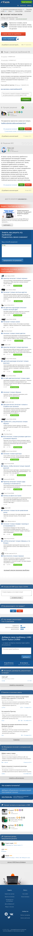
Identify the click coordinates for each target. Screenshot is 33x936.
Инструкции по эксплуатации (9, 900)
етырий (11, 810)
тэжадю (5, 56)
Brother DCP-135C (9, 402)
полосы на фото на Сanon (12, 495)
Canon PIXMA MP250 (11, 319)
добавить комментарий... (11, 44)
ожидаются (22, 199)
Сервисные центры (9, 894)
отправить (26, 99)
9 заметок (16, 740)
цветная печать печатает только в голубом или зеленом (15, 405)
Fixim (6, 2)
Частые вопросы (25, 896)
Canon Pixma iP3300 (9, 463)
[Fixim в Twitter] (8, 917)
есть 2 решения (8, 39)
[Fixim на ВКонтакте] (11, 914)
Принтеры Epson (8, 331)
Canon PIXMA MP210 (9, 305)
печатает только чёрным (12, 392)
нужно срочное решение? (21, 18)
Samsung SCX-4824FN (9, 479)
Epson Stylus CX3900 (10, 276)
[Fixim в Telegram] (6, 914)
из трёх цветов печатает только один (16, 378)
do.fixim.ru (7, 797)
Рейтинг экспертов (25, 915)
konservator (11, 18)
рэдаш (10, 67)
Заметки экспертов (9, 896)
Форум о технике (9, 906)
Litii (27, 79)
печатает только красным (12, 453)
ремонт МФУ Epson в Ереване (16, 862)
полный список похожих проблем (16, 570)
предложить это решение (12, 260)
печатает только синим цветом (14, 333)
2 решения (18, 286)
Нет (29, 129)
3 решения (18, 315)
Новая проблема (26, 2)
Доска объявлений (9, 904)
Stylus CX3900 (19, 11)
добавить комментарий (10, 136)
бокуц (21, 72)
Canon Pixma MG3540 (11, 451)
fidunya (18, 85)
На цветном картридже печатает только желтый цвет (14, 308)
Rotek (7, 855)
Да (22, 129)
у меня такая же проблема (11, 34)
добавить (26, 657)
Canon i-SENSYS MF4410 (10, 521)
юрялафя (5, 60)
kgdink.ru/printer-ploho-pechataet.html (13, 123)
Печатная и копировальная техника (12, 9)
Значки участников (25, 918)
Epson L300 (7, 344)
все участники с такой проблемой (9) (11, 89)
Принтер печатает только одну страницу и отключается (14, 482)
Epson (10, 11)
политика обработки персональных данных (13, 931)
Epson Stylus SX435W (9, 538)
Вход (30, 5)
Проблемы (23, 5)
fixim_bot (10, 148)
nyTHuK (10, 112)
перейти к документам (17, 685)
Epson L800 (7, 508)
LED (3, 849)
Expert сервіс (9, 843)
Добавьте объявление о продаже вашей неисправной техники (16, 791)
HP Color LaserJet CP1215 (11, 553)
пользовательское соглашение (18, 929)
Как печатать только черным (13, 556)
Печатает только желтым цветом (15, 292)
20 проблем (28, 11)
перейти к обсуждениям (16, 778)
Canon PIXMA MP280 (11, 289)
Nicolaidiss (12, 818)
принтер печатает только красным (15, 347)
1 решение (19, 301)
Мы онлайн (25, 894)
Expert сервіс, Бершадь (16, 819)
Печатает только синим (11, 322)
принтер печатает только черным (15, 278)
